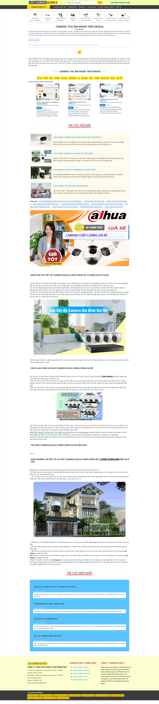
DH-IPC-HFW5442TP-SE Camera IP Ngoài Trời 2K (47, 103)
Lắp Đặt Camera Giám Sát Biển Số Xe (91, 207)
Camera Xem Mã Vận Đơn (117, 695)
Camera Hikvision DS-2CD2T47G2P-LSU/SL (46, 204)
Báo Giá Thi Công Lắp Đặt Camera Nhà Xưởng (55, 587)
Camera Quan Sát (59, 7)
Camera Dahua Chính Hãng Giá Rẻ (40, 82)
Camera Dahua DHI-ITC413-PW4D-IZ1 (77, 103)
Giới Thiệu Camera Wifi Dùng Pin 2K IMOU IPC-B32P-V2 (77, 137)
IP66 (51, 78)
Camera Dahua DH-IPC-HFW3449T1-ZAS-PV (75, 204)
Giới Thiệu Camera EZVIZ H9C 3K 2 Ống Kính (73, 153)
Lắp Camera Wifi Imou (74, 695)
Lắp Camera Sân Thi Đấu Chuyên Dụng (71, 186)
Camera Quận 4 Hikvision (81, 673)
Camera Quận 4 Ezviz (80, 680)
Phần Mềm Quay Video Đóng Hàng (49, 604)
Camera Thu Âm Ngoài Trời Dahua (79, 26)
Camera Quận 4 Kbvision (81, 670)
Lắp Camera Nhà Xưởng (63, 698)
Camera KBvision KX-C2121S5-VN (94, 201)
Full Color (64, 78)
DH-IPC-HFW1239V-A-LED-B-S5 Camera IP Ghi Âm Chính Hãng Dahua (60, 201)
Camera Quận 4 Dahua (80, 667)
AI (78, 78)
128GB (46, 78)
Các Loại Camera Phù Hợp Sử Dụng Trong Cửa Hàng (107, 204)
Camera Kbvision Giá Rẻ (46, 695)
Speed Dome (104, 78)
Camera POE (91, 7)
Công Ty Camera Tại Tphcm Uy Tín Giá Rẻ (65, 207)
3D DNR (57, 78)
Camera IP (82, 7)
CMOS (112, 78)
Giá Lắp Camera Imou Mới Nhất (48, 636)
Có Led (40, 78)
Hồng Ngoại (72, 78)
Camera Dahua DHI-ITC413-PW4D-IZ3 (109, 100)
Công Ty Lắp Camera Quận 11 (114, 207)
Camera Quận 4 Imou (80, 676)
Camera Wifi (72, 7)
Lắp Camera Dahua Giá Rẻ (61, 695)
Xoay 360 (119, 78)
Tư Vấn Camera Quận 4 (105, 7)
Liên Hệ (118, 7)
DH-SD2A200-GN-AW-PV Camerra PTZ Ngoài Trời (74, 170)
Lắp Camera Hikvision (33, 695)
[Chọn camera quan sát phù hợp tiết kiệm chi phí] (129, 17)
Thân (91, 78)
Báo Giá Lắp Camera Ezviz (46, 619)
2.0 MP (97, 78)
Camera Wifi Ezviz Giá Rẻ (87, 695)
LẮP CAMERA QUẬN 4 (37, 663)
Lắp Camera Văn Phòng (49, 698)
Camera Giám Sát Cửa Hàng (35, 698)
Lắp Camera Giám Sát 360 (102, 695)
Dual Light (84, 78)
